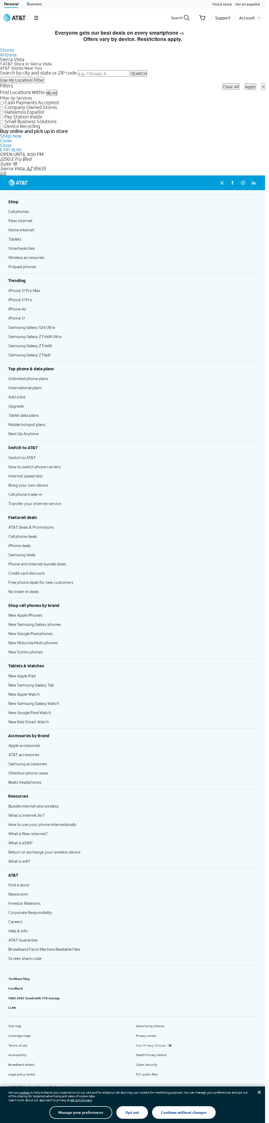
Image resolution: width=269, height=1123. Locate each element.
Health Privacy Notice (151, 1055)
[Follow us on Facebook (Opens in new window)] (232, 183)
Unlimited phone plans (28, 378)
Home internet (21, 229)
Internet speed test (25, 476)
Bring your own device (28, 485)
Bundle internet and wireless (33, 806)
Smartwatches (21, 248)
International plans (25, 387)
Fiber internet (20, 220)
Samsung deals (21, 554)
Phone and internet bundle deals (37, 563)
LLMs (12, 1008)
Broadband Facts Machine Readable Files (44, 949)
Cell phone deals (22, 536)
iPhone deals (19, 545)
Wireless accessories (26, 257)
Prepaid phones (22, 266)
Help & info (18, 930)
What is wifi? (19, 861)
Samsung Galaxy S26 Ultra (31, 327)
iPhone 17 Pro (20, 299)
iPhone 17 (16, 318)
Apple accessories (24, 745)
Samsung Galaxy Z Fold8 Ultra (34, 336)
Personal (11, 3)
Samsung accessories (27, 763)
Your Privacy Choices (151, 1045)
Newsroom (18, 894)
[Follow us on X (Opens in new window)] (222, 183)
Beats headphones (25, 782)
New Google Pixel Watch (29, 712)
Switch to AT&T (22, 457)
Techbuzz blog (18, 979)
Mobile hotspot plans (26, 424)
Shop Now (197, 32)
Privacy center (146, 1036)
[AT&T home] (14, 18)
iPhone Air (17, 308)
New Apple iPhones (25, 615)
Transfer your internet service (34, 503)
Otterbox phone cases (28, 773)
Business (34, 3)
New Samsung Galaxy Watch (33, 703)
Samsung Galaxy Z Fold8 (30, 345)
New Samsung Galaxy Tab (31, 685)
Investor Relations (24, 903)
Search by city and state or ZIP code (38, 73)
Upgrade (16, 406)
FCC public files (147, 1074)
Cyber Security (146, 1065)
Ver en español (247, 4)
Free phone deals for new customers (40, 582)
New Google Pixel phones (30, 633)
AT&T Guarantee (23, 940)
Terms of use (17, 1045)
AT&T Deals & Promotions (31, 527)
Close (6, 140)
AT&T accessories (23, 754)
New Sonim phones (25, 651)
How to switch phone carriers (34, 466)
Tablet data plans (23, 415)
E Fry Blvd (11, 149)
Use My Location (16, 80)
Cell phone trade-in (25, 494)
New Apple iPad (22, 675)
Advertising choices (150, 1026)
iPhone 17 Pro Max (24, 290)
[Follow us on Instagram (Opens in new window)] (243, 183)
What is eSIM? (20, 842)
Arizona (8, 54)
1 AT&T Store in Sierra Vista (26, 64)
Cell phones (18, 211)
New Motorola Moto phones (33, 642)
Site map (14, 1026)
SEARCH (139, 73)
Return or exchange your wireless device (44, 852)
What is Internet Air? (26, 815)
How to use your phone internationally (42, 824)
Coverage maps (19, 1036)
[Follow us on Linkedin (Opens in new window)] (253, 183)
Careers (15, 921)
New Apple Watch (24, 694)
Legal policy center (22, 1074)
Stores (7, 50)
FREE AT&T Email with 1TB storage (34, 998)
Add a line (16, 396)
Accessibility (17, 1055)
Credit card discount (26, 573)
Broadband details (21, 1065)
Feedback (15, 988)
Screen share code (25, 958)
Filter (39, 80)
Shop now (11, 136)
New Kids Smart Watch (28, 721)
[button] (36, 18)
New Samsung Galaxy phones (34, 624)
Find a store (222, 4)
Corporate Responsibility (30, 912)
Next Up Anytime (23, 433)
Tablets (14, 239)
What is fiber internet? (28, 833)
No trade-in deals (23, 591)
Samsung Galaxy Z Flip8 (29, 354)
